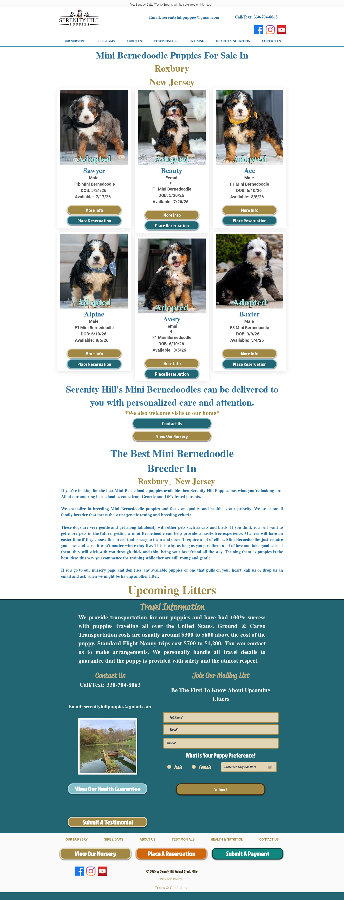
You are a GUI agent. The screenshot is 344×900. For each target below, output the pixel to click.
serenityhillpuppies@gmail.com (190, 17)
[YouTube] (281, 29)
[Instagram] (270, 29)
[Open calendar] (269, 767)
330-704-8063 (123, 684)
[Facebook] (258, 29)
